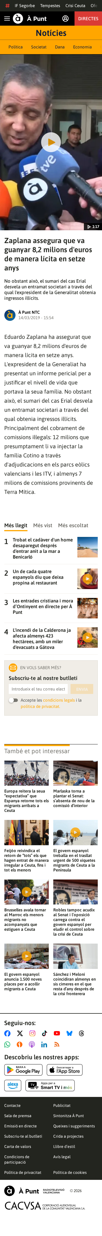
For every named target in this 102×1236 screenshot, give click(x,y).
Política (15, 46)
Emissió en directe (20, 1126)
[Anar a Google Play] (23, 1070)
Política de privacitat (22, 1172)
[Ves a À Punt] (30, 18)
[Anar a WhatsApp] (8, 1044)
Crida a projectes (68, 1136)
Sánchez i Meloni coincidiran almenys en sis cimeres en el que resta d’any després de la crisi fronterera (74, 984)
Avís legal (62, 1156)
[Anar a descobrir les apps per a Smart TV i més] (50, 1085)
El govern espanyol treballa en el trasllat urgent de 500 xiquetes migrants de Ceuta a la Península (74, 860)
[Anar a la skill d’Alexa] (12, 1085)
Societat (38, 46)
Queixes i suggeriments (74, 1126)
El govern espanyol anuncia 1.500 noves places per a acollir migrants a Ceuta (23, 981)
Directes (88, 18)
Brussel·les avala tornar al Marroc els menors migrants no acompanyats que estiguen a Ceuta (25, 919)
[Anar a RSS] (58, 1044)
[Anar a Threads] (83, 1033)
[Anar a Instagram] (33, 1033)
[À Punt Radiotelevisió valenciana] (34, 1191)
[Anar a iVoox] (21, 1044)
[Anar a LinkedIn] (45, 1044)
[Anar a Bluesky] (71, 1033)
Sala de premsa (17, 1115)
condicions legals (59, 700)
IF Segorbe (25, 5)
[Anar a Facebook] (8, 1033)
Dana (60, 46)
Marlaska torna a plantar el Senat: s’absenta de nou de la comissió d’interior (74, 798)
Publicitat (62, 1105)
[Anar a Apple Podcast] (33, 1044)
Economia (82, 46)
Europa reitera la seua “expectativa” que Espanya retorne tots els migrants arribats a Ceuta (26, 801)
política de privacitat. (40, 706)
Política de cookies (70, 1172)
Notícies (51, 33)
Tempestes (50, 5)
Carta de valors (17, 1146)
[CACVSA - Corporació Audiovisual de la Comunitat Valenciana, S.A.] (45, 1205)
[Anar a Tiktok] (46, 1033)
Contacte (12, 1105)
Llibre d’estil (64, 1146)
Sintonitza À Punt (68, 1115)
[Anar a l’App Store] (65, 1070)
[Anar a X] (21, 1033)
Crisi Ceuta (75, 5)
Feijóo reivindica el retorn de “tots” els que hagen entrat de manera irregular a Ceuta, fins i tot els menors (26, 860)
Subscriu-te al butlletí (23, 1136)
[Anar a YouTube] (58, 1033)
